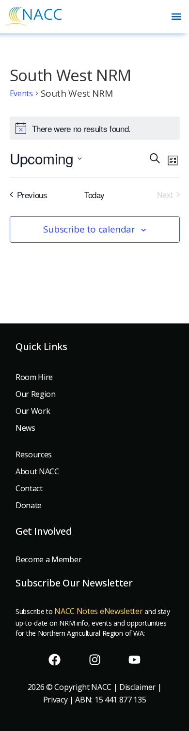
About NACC (37, 471)
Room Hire (34, 377)
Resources (34, 454)
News (25, 428)
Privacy (55, 699)
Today (94, 194)
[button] (176, 17)
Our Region (36, 394)
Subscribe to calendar (89, 229)
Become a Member (48, 559)
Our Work (33, 411)
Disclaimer (137, 687)
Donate (29, 505)
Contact (29, 488)
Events (21, 93)
